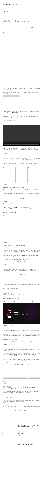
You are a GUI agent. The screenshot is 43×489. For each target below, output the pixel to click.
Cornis (7, 354)
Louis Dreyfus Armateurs (7, 4)
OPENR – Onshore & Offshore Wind (14, 285)
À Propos (4, 1)
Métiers (9, 1)
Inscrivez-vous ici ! (35, 407)
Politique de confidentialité (6, 450)
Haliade (11, 112)
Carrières (26, 1)
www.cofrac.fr (13, 212)
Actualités (21, 1)
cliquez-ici (13, 196)
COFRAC (17, 207)
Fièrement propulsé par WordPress (17, 450)
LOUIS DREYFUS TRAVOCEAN (29, 285)
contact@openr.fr (21, 428)
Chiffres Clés (15, 1)
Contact (31, 1)
